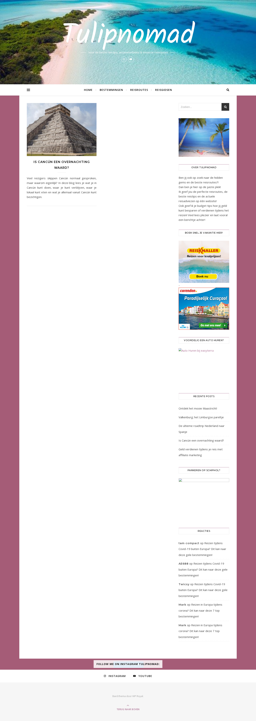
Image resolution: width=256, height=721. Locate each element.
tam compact (189, 543)
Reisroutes (139, 90)
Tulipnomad (128, 36)
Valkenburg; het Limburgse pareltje (201, 417)
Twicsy (184, 584)
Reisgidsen (163, 90)
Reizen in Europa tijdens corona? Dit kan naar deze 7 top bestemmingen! (200, 610)
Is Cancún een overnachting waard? (201, 440)
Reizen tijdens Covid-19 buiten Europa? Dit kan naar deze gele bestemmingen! (202, 549)
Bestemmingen (111, 90)
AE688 (184, 563)
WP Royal (137, 696)
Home (88, 90)
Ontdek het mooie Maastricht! (198, 408)
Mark (182, 604)
